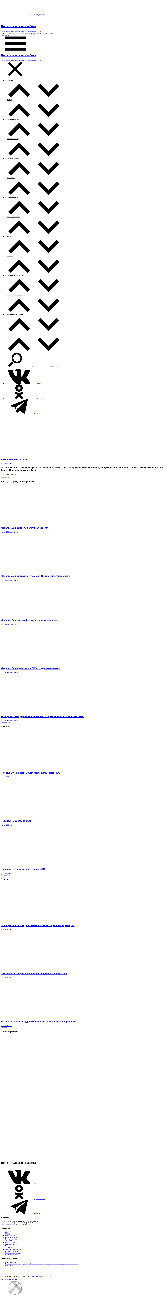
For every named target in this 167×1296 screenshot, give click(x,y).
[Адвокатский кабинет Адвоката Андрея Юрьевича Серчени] (13, 1095)
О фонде (9, 100)
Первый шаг (9, 1265)
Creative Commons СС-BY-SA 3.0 (41, 1276)
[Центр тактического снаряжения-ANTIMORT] (32, 1072)
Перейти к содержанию (37, 15)
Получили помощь (13, 158)
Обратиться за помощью (15, 275)
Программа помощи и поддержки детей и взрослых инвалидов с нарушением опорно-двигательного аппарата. (41, 1264)
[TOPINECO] (32, 1158)
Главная (10, 80)
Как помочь (11, 178)
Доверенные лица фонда (15, 314)
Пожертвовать (5, 477)
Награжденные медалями (16, 295)
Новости (10, 236)
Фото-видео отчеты (13, 217)
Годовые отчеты (12, 197)
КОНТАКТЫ (10, 256)
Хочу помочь (5, 35)
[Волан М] (30, 1119)
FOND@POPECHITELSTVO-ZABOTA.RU (15, 1224)
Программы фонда (13, 119)
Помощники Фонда (13, 334)
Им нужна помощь (13, 139)
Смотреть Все (5, 722)
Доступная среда (10, 1262)
